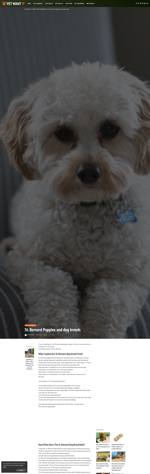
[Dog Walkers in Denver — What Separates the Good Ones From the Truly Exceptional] (29, 353)
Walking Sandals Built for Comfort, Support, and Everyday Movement (118, 447)
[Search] (147, 3)
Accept (21, 470)
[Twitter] (138, 3)
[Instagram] (142, 3)
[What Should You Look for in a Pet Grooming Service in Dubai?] (103, 437)
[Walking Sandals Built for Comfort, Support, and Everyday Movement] (118, 437)
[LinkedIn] (144, 3)
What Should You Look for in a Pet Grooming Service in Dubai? (103, 447)
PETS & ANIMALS (30, 325)
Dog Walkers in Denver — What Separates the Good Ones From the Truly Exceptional (29, 364)
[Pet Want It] (13, 3)
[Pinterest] (140, 3)
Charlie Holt (30, 334)
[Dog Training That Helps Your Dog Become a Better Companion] (103, 457)
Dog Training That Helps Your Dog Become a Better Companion (102, 466)
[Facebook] (136, 3)
